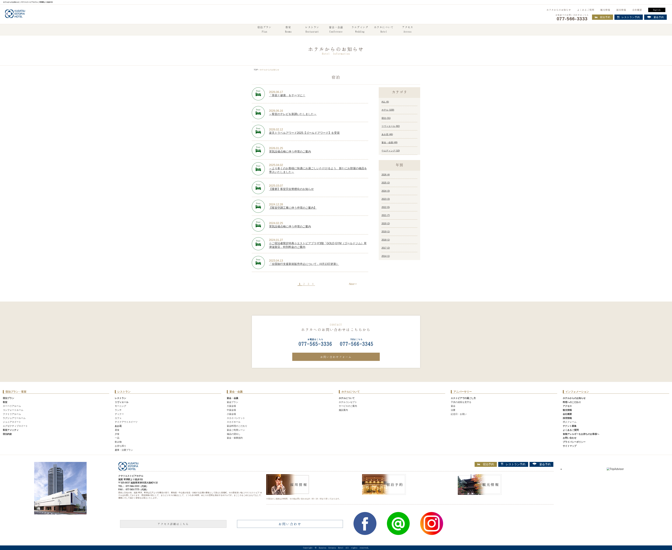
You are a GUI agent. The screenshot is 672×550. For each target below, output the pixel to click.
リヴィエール (121, 402)
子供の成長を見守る (461, 402)
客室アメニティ (11, 430)
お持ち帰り (120, 446)
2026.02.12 (276, 129)
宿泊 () (386, 118)
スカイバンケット (236, 418)
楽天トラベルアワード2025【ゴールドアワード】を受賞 (304, 132)
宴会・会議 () (389, 142)
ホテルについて (384, 29)
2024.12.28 (276, 204)
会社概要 (637, 10)
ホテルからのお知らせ (559, 10)
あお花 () (387, 134)
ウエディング (359, 29)
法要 (453, 410)
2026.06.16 (276, 110)
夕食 (117, 434)
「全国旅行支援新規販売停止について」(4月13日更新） (304, 263)
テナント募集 (569, 426)
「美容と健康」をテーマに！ (287, 95)
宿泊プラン (264, 29)
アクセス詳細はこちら (173, 524)
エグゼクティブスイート (15, 426)
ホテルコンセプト (348, 402)
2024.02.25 (276, 223)
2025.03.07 (276, 185)
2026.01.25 (276, 148)
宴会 (453, 406)
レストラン (312, 29)
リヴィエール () (391, 126)
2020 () (386, 223)
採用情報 (621, 10)
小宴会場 (231, 414)
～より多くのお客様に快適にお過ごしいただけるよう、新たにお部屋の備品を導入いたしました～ (318, 170)
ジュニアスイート (12, 422)
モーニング (120, 406)
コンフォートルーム (13, 410)
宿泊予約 (605, 17)
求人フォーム (569, 422)
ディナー (119, 414)
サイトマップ (569, 446)
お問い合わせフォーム (336, 356)
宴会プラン (232, 402)
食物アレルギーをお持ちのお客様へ (581, 434)
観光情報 (605, 10)
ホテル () (388, 110)
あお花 (118, 426)
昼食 (117, 430)
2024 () (386, 191)
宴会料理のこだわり (237, 426)
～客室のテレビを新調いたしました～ (293, 114)
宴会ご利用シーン (236, 430)
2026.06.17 (276, 92)
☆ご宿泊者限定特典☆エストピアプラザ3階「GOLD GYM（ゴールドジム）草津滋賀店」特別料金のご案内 (318, 245)
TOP (256, 70)
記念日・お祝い (459, 414)
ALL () (385, 102)
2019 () (386, 231)
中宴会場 (231, 410)
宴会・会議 (336, 29)
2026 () (386, 174)
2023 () (386, 199)
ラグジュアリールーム (14, 418)
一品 (117, 438)
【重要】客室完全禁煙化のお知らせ (291, 189)
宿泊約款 (7, 434)
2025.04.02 (276, 165)
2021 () (386, 215)
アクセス (407, 29)
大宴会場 (231, 406)
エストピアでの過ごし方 (463, 398)
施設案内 (343, 410)
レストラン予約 (515, 464)
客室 (288, 29)
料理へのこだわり (572, 402)
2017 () (386, 248)
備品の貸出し (233, 434)
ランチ (118, 410)
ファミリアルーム (12, 414)
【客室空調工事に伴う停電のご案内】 (293, 207)
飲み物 (118, 442)
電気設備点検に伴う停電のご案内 (290, 151)
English (656, 10)
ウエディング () (391, 150)
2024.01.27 (276, 239)
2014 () (386, 256)
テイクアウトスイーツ (126, 422)
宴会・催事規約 (235, 438)
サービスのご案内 (348, 406)
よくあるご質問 (585, 10)
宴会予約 (545, 464)
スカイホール (233, 422)
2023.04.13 (276, 260)
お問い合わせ (569, 438)
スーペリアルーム (12, 406)
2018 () (386, 239)
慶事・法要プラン (124, 450)
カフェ (118, 418)
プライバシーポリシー (574, 442)
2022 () (386, 207)
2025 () (386, 182)
